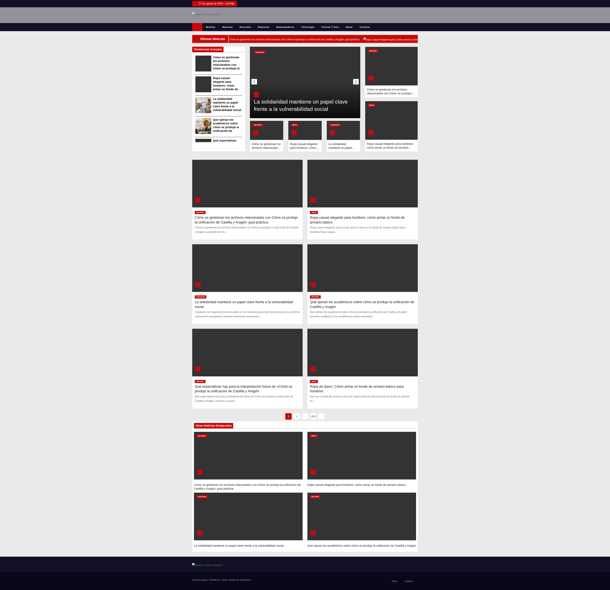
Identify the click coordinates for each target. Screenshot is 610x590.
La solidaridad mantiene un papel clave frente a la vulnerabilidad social (239, 545)
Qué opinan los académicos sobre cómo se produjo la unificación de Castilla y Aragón (226, 127)
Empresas (263, 27)
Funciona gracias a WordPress (206, 580)
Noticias (210, 27)
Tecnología (307, 27)
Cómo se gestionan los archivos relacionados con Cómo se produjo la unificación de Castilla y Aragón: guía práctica (226, 68)
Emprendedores (285, 27)
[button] (417, 27)
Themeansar (245, 580)
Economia (245, 27)
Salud (349, 27)
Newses (232, 580)
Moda (294, 125)
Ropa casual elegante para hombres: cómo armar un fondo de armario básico (225, 86)
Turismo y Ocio (330, 27)
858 (313, 416)
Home (394, 581)
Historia (259, 52)
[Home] (197, 27)
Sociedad (335, 125)
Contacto (364, 27)
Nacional (227, 27)
